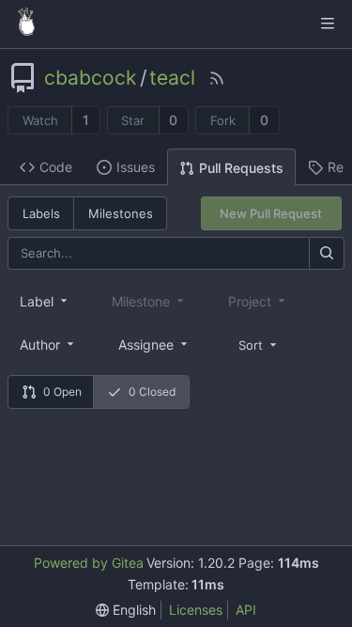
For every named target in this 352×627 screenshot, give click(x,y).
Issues (135, 167)
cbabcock (90, 78)
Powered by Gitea (89, 563)
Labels (41, 213)
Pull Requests (241, 168)
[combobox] (45, 301)
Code (55, 167)
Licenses (195, 610)
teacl (172, 78)
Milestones (120, 213)
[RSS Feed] (216, 78)
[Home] (26, 23)
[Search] (326, 253)
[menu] (259, 343)
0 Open (62, 391)
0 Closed (152, 391)
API (246, 610)
